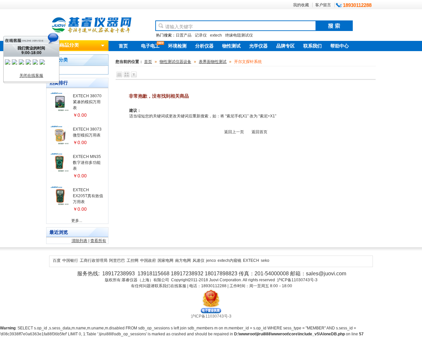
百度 (57, 260)
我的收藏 (301, 5)
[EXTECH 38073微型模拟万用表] (60, 143)
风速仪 (198, 260)
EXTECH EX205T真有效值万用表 (88, 196)
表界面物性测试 (212, 61)
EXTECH (251, 260)
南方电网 (183, 260)
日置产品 (184, 35)
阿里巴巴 (117, 260)
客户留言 (323, 5)
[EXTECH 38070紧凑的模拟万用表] (60, 110)
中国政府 (148, 260)
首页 (148, 61)
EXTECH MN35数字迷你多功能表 (87, 162)
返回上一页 (234, 132)
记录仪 (201, 35)
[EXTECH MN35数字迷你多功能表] (60, 170)
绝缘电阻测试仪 (239, 35)
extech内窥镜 (229, 260)
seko (265, 260)
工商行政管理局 (93, 260)
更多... (76, 220)
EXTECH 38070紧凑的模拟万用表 (87, 102)
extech (216, 35)
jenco (211, 260)
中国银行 (70, 260)
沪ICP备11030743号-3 (211, 316)
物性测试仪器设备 (175, 61)
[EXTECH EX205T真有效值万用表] (60, 204)
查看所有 (98, 240)
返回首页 (259, 132)
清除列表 (79, 240)
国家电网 (165, 260)
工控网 (132, 260)
